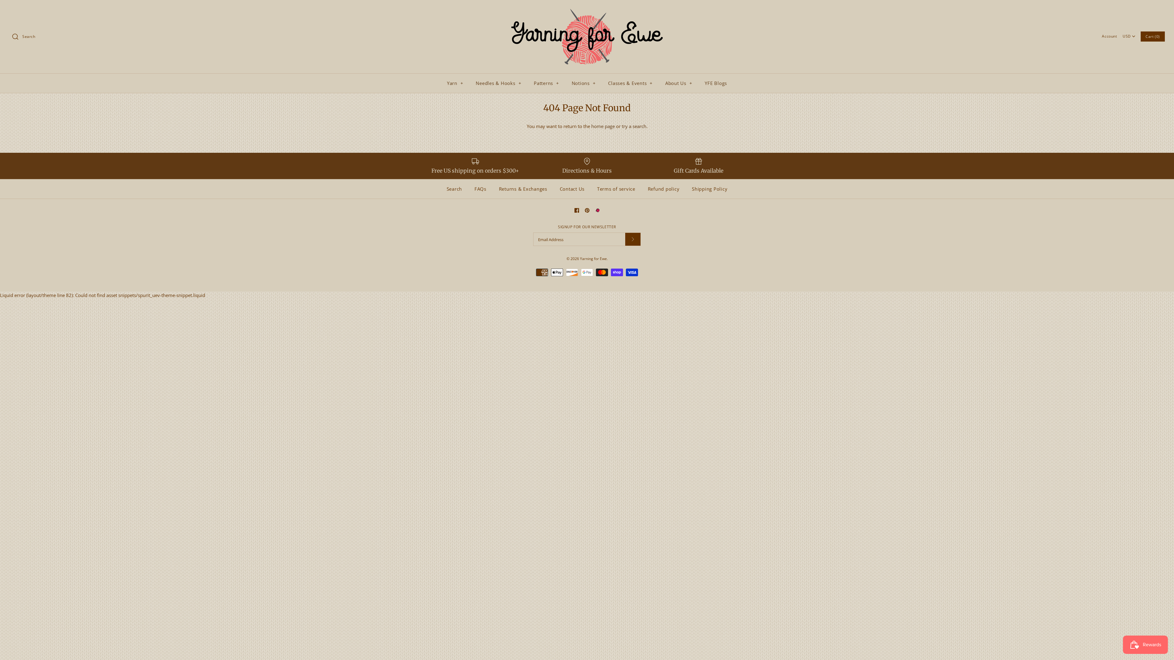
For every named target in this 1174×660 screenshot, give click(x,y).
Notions (584, 83)
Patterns (546, 83)
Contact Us (572, 189)
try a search (634, 126)
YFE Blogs (716, 83)
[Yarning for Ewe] (587, 10)
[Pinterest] (587, 210)
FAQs (480, 189)
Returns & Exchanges (523, 189)
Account (1109, 36)
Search (454, 189)
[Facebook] (576, 210)
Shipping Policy (709, 189)
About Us (678, 83)
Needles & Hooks (498, 83)
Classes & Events (630, 83)
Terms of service (616, 189)
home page (603, 126)
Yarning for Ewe (593, 258)
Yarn (455, 83)
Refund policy (664, 189)
